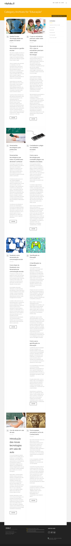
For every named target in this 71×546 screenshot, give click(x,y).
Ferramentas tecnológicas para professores (15, 147)
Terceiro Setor (52, 37)
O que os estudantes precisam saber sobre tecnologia (36, 38)
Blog (59, 2)
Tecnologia (52, 35)
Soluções (56, 2)
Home (53, 2)
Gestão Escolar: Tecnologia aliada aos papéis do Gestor (16, 38)
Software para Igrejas (32, 530)
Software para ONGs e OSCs (33, 528)
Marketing (51, 32)
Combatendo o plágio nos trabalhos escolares (36, 147)
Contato (62, 2)
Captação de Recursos (54, 25)
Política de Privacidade (9, 533)
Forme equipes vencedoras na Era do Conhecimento (36, 432)
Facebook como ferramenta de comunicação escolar (16, 257)
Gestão (51, 30)
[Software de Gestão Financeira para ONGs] (57, 539)
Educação (11, 42)
